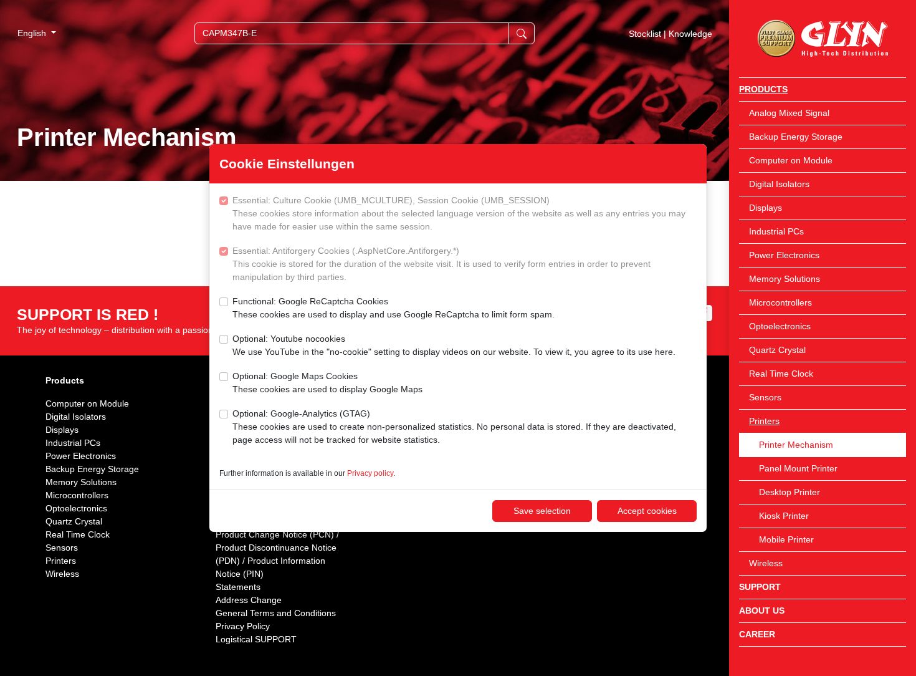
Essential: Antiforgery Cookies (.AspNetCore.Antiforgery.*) (441, 264)
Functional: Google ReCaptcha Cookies (393, 307)
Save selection (542, 511)
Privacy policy (370, 473)
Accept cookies (647, 511)
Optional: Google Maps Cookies (327, 382)
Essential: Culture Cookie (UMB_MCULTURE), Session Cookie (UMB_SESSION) (458, 213)
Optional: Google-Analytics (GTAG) (454, 426)
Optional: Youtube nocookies (453, 345)
